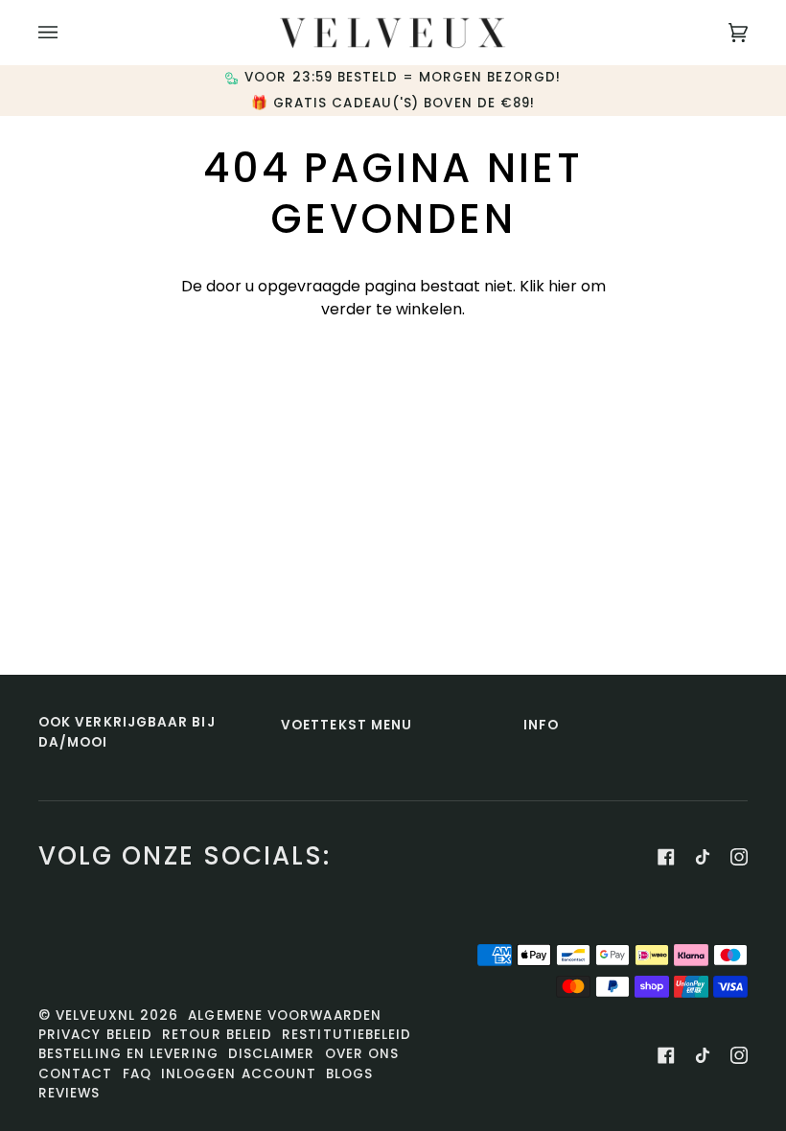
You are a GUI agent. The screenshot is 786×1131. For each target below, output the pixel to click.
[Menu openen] (67, 32)
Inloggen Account (238, 1074)
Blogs (349, 1074)
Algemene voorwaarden (284, 1015)
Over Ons (362, 1054)
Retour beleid (217, 1035)
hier (562, 286)
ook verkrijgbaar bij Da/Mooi (127, 731)
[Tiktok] (702, 857)
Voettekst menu (346, 725)
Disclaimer (271, 1054)
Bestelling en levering (128, 1054)
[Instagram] (739, 857)
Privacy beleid (95, 1035)
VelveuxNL (95, 1015)
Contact (75, 1074)
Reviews (69, 1093)
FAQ (137, 1074)
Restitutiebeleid (346, 1035)
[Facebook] (666, 857)
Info (541, 725)
